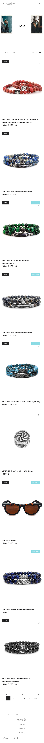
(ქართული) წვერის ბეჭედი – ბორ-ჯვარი (17, 471)
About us (22, 725)
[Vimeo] (17, 738)
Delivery (22, 733)
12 (10, 52)
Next (35, 698)
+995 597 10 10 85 (11, 714)
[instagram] (14, 738)
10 (24, 698)
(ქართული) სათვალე (10, 540)
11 (29, 698)
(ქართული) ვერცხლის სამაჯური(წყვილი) (18, 609)
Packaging (22, 729)
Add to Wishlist (38, 63)
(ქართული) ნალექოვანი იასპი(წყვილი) (17, 191)
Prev (6, 694)
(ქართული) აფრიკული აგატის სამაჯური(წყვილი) (21, 402)
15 (14, 52)
